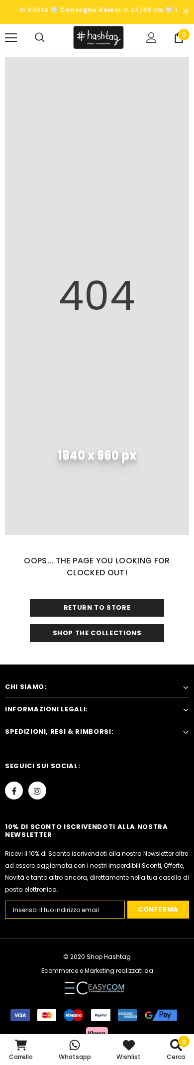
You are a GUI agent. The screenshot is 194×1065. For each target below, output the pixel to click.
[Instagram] (37, 790)
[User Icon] (151, 37)
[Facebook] (14, 790)
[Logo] (98, 37)
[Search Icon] (50, 38)
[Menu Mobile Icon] (11, 38)
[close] (186, 12)
